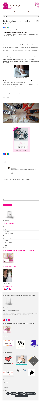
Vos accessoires (7, 235)
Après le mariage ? (8, 238)
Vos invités (6, 240)
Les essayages (7, 231)
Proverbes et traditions (8, 242)
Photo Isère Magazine (6, 283)
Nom (4, 192)
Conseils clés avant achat (9, 233)
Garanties (6, 247)
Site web (4, 199)
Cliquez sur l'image (6, 220)
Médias (6, 245)
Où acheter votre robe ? (8, 229)
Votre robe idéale (7, 226)
